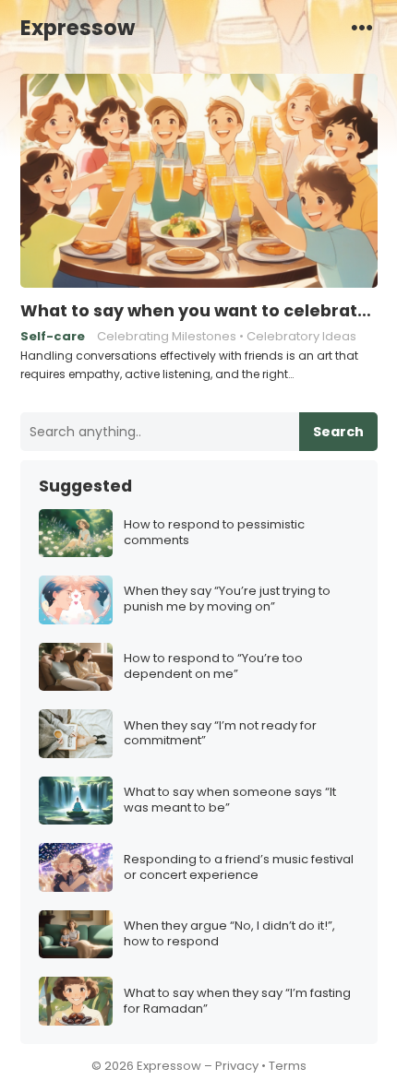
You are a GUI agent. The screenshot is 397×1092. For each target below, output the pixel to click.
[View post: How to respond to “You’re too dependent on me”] (76, 667)
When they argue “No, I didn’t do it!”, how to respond (229, 934)
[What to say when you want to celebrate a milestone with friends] (199, 182)
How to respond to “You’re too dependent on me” (213, 666)
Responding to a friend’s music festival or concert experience (239, 868)
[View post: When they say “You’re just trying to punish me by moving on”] (76, 600)
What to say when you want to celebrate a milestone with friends (199, 311)
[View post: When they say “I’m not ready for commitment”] (76, 733)
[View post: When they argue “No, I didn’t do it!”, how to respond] (76, 934)
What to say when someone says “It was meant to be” (230, 800)
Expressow (77, 27)
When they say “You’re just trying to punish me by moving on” (227, 599)
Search (338, 431)
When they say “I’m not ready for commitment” (220, 734)
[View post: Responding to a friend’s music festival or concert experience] (76, 867)
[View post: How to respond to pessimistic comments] (76, 533)
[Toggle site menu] (362, 26)
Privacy (237, 1065)
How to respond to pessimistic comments (214, 533)
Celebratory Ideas (301, 336)
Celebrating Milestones (166, 336)
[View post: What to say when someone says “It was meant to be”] (76, 801)
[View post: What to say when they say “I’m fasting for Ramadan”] (76, 1001)
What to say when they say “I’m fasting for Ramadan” (237, 1001)
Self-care (52, 336)
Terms (288, 1065)
